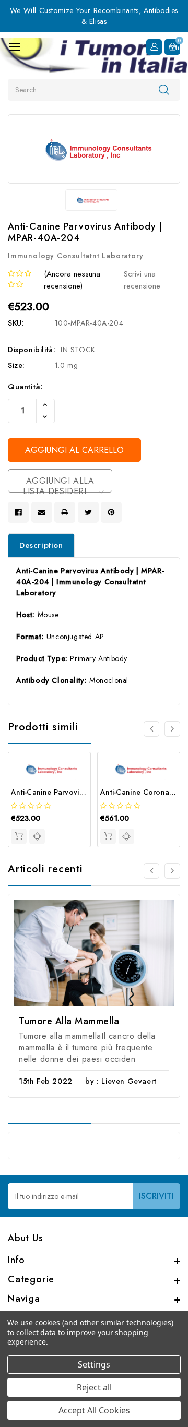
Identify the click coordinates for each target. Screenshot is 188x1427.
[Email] (41, 512)
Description (41, 545)
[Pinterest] (111, 512)
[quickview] (37, 836)
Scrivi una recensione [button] (142, 280)
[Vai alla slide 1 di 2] (151, 871)
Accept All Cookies (94, 1410)
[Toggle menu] (14, 46)
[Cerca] (164, 89)
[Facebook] (18, 512)
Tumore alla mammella (69, 1021)
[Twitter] (88, 512)
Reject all (94, 1387)
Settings (94, 1364)
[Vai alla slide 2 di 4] (172, 729)
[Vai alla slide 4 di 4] (151, 729)
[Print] (64, 512)
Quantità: (25, 386)
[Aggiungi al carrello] (19, 836)
